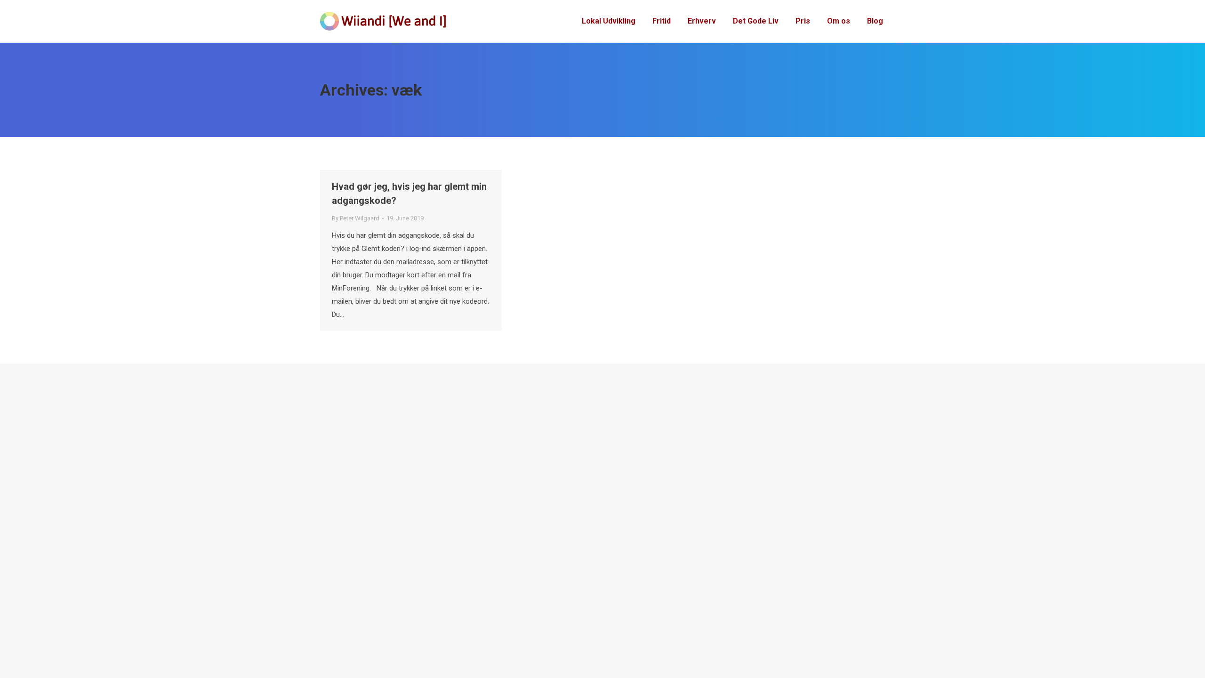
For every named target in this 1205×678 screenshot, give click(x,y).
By (355, 218)
